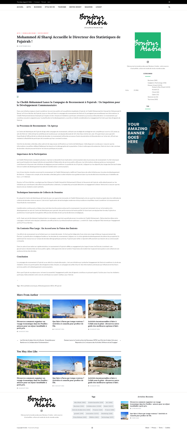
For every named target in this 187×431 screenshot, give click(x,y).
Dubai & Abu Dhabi (29, 33)
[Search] (169, 7)
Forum (44, 2)
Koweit (154, 89)
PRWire (94, 417)
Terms (161, 428)
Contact (37, 2)
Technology (107, 417)
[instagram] (169, 2)
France (109, 410)
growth (78, 413)
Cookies (167, 428)
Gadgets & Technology (155, 83)
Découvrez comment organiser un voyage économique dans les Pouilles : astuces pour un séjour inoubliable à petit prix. (32, 324)
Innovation (92, 413)
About (147, 428)
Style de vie (50, 7)
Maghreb (89, 7)
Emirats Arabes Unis (81, 410)
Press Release (80, 417)
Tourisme (62, 7)
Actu (29, 7)
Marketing (106, 413)
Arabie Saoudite (95, 402)
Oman (154, 92)
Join (49, 2)
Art (109, 402)
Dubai (108, 406)
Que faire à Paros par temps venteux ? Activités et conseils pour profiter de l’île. (68, 323)
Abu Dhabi (80, 402)
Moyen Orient (75, 7)
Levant (99, 7)
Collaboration (94, 406)
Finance (97, 410)
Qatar (154, 94)
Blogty (37, 428)
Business (38, 7)
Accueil (20, 7)
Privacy (154, 428)
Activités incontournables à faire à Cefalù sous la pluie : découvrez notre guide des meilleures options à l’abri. (103, 323)
